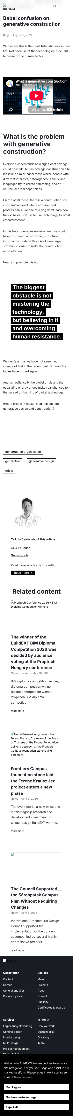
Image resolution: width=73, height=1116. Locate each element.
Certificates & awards (51, 1007)
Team (41, 1043)
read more (17, 710)
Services (9, 1019)
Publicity (43, 1001)
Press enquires (12, 996)
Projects (43, 984)
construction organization (23, 452)
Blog (6, 35)
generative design (41, 461)
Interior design (12, 1037)
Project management (16, 1048)
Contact (8, 979)
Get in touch (19, 555)
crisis (9, 470)
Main (41, 979)
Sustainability (46, 1031)
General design (12, 1031)
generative (12, 461)
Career (15, 673)
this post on (51, 404)
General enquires (14, 990)
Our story (43, 1037)
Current (42, 996)
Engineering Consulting (17, 1026)
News (26, 673)
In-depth (43, 1019)
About (41, 990)
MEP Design (10, 1043)
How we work (46, 1026)
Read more (21, 572)
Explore (43, 972)
